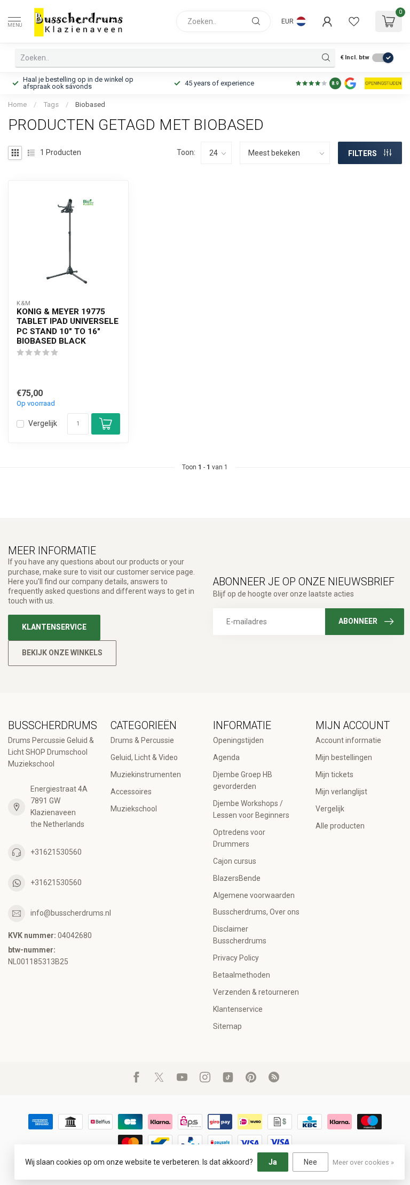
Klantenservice (54, 627)
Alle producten (340, 826)
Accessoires (131, 791)
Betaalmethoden (241, 975)
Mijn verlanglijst (341, 791)
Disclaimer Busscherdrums (239, 935)
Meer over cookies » (363, 1162)
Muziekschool (134, 808)
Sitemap (227, 1026)
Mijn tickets (334, 774)
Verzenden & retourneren (256, 992)
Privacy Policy (236, 958)
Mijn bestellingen (344, 757)
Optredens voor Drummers (239, 838)
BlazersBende (237, 878)
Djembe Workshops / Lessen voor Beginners (251, 809)
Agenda (226, 757)
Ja (273, 1162)
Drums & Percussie (142, 740)
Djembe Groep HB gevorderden (242, 780)
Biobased (90, 104)
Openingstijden (238, 740)
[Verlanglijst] (354, 21)
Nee (310, 1162)
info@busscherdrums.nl (70, 913)
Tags (51, 104)
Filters (363, 153)
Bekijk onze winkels (62, 652)
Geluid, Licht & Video (144, 757)
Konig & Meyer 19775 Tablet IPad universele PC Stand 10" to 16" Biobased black (68, 326)
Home (17, 104)
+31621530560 (56, 852)
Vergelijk (42, 424)
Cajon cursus (234, 861)
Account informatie (348, 740)
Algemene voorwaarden (254, 895)
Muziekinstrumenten (146, 774)
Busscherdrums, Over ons (256, 912)
